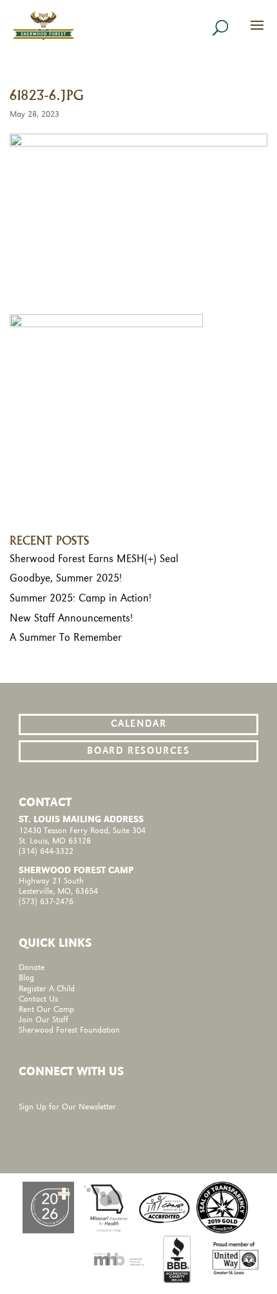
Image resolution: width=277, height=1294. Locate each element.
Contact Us (38, 999)
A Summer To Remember (66, 637)
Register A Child (47, 989)
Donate (31, 968)
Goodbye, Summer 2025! (66, 578)
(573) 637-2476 (46, 902)
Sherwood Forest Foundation (69, 1030)
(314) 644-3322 (46, 851)
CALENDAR (139, 724)
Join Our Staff (43, 1020)
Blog (26, 978)
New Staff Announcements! (71, 618)
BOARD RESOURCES (138, 751)
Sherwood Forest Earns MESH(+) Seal (94, 559)
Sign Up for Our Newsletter (67, 1107)
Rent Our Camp (46, 1010)
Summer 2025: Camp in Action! (80, 598)
